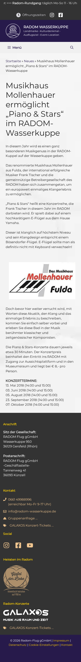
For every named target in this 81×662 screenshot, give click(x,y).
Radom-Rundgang (23, 3)
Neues (29, 61)
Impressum (61, 640)
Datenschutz (18, 645)
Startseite (13, 61)
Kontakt (67, 645)
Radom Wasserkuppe (46, 27)
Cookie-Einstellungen (44, 645)
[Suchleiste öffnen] (71, 47)
